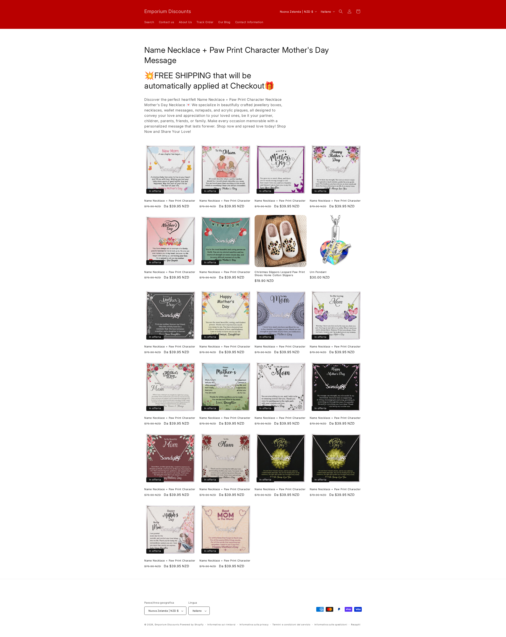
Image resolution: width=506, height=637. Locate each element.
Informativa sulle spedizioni (330, 624)
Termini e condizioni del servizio (291, 624)
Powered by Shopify (192, 624)
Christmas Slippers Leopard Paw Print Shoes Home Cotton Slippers (280, 273)
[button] (340, 11)
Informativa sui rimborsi (221, 624)
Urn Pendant (318, 272)
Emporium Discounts (167, 624)
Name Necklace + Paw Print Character (169, 200)
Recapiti (356, 624)
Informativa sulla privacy (254, 624)
